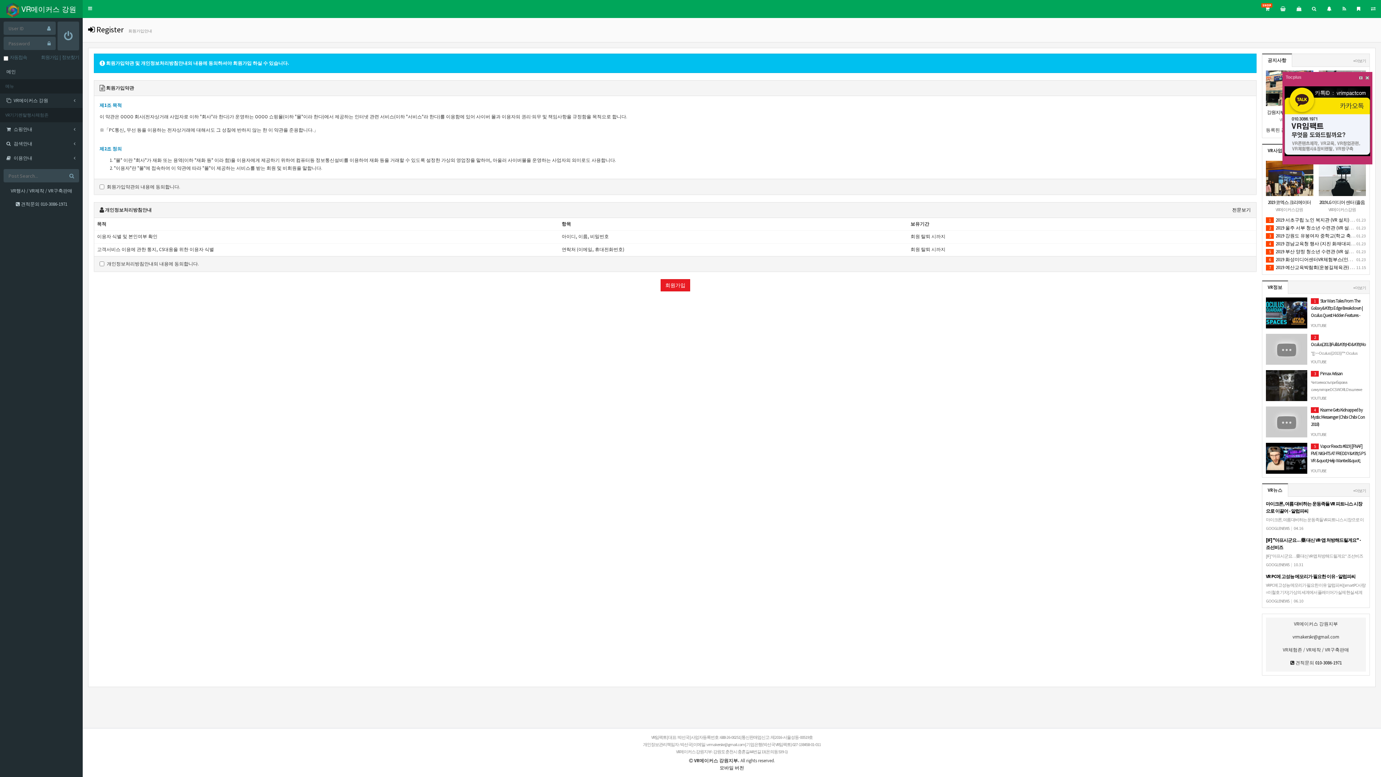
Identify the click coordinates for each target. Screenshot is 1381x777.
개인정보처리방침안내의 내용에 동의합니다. (153, 264)
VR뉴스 (1275, 490)
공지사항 (1277, 60)
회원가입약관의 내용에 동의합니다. (143, 187)
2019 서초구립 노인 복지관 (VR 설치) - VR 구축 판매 (1324, 220)
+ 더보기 (1359, 60)
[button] (90, 9)
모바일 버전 (732, 768)
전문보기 (1241, 210)
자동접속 (17, 57)
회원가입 (675, 285)
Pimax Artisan (1336, 385)
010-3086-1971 (54, 204)
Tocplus (1294, 77)
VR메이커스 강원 (47, 9)
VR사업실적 (1280, 150)
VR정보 (1275, 287)
